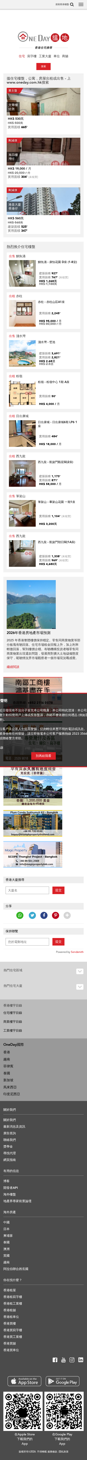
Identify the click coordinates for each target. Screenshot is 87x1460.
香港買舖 (9, 1343)
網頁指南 (9, 1160)
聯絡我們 (9, 1140)
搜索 (43, 66)
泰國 (6, 1073)
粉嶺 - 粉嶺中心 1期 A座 (53, 382)
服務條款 (52, 1451)
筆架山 (17, 496)
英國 (6, 1256)
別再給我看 (43, 756)
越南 (6, 1059)
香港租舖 (9, 1310)
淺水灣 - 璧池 (46, 342)
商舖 (65, 56)
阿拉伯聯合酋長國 (15, 1269)
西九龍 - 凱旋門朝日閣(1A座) (56, 542)
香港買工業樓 (12, 1337)
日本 (6, 1229)
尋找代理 (9, 1153)
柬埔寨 (8, 1236)
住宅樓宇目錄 (12, 1013)
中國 (6, 1222)
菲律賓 (8, 1066)
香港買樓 (9, 1323)
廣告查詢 (9, 1133)
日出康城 (19, 416)
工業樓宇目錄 (12, 1030)
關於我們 (9, 1120)
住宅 (22, 56)
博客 (6, 1181)
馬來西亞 (10, 1087)
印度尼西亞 (11, 1094)
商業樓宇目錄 (12, 1022)
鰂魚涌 (17, 256)
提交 (58, 890)
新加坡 (8, 1080)
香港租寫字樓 (12, 1297)
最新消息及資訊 (14, 1126)
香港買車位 (11, 1350)
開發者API (10, 1188)
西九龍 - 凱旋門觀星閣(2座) (55, 462)
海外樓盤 (9, 1194)
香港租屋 (9, 1290)
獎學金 (8, 1146)
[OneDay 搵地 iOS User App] (24, 1381)
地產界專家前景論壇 (17, 1201)
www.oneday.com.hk (24, 82)
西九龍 (17, 456)
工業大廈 (45, 56)
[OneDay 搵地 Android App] (62, 1381)
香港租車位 (11, 1317)
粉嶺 (15, 376)
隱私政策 (63, 1451)
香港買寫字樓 (12, 1330)
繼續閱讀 (13, 667)
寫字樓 (32, 56)
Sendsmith (77, 952)
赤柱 (15, 296)
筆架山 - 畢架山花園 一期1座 (56, 502)
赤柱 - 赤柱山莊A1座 (51, 302)
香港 (6, 1052)
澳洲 (6, 1249)
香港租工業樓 (12, 1303)
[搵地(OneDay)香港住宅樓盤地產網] (43, 36)
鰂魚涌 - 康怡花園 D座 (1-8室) (57, 262)
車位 (57, 56)
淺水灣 (17, 336)
